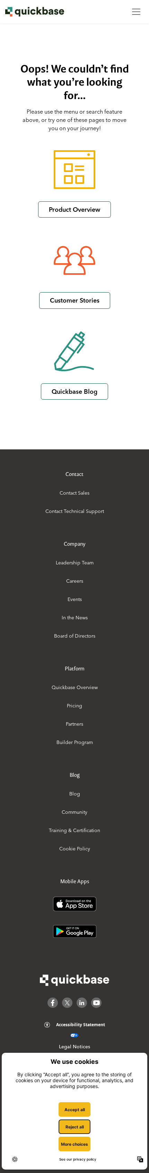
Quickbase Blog (74, 391)
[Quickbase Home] (74, 980)
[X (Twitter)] (67, 1003)
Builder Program (74, 742)
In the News (75, 617)
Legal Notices (74, 1046)
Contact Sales (74, 493)
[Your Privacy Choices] (74, 1035)
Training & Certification (74, 830)
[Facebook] (52, 1003)
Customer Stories (74, 300)
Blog (74, 794)
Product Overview (74, 209)
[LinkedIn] (82, 1003)
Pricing (74, 706)
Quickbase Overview (75, 687)
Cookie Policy (74, 849)
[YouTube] (96, 1003)
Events (75, 599)
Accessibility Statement (80, 1025)
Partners (74, 724)
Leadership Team (75, 563)
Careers (74, 581)
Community (74, 812)
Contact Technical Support (74, 511)
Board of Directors (74, 636)
